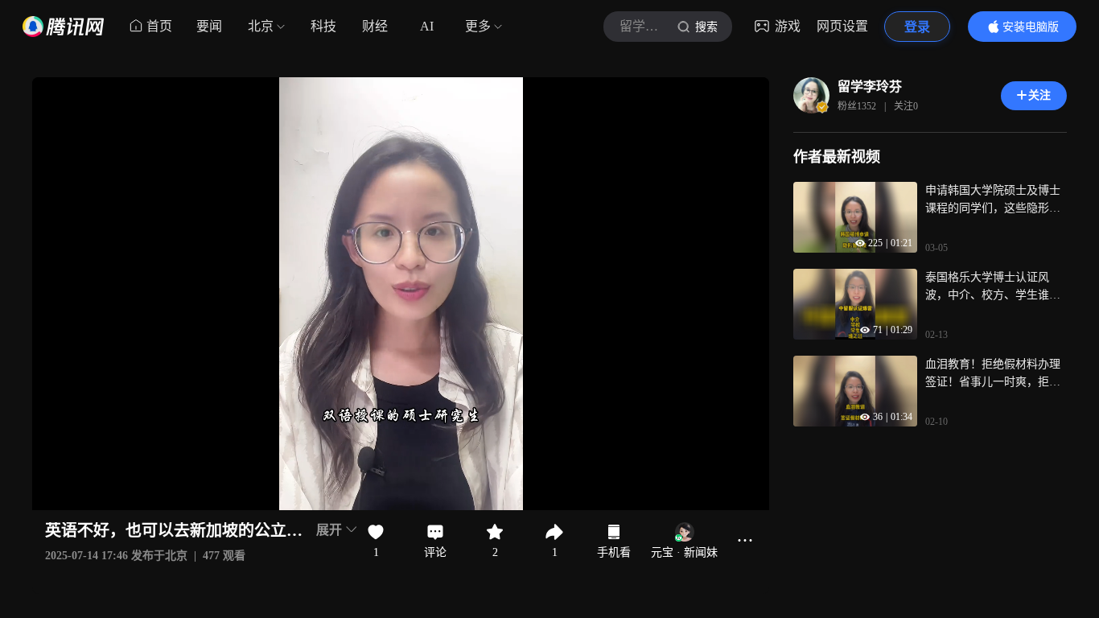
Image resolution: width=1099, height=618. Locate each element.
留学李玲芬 (870, 86)
